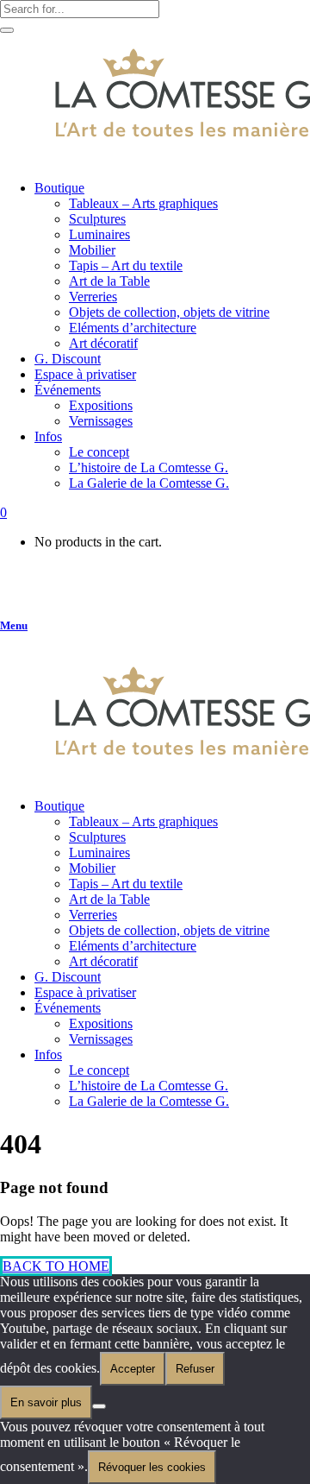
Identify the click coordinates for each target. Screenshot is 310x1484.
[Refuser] (99, 1406)
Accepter (132, 1368)
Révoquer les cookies (152, 1467)
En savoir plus (46, 1402)
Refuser (195, 1368)
